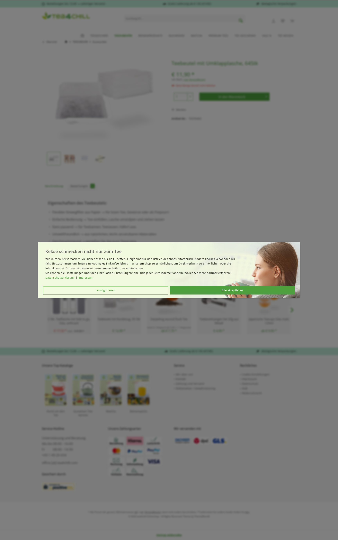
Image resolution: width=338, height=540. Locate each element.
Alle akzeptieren (232, 290)
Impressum (85, 277)
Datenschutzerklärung (60, 277)
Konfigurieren (106, 290)
